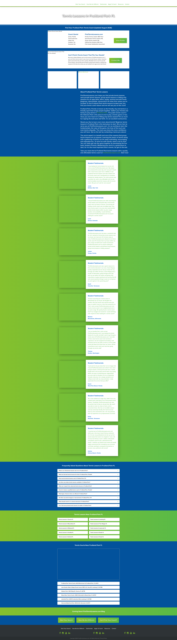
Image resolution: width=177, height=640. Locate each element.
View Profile (120, 41)
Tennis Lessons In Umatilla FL (66, 532)
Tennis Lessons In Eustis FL (97, 532)
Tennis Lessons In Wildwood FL (66, 528)
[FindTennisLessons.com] (57, 3)
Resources (121, 4)
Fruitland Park (102, 113)
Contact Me (115, 60)
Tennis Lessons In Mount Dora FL (67, 524)
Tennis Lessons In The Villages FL (98, 524)
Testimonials (103, 4)
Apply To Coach (112, 4)
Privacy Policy (103, 638)
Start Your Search (80, 4)
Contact (127, 4)
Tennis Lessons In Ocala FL (97, 537)
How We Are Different (93, 4)
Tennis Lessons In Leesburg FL (97, 519)
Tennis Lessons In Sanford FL (66, 537)
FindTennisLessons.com (111, 153)
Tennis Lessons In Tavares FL (66, 519)
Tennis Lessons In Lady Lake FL (98, 528)
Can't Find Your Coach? (108, 620)
